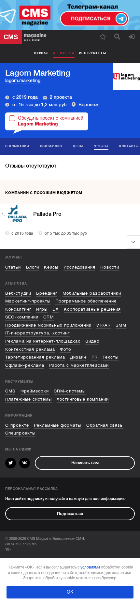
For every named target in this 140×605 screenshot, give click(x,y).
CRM (48, 317)
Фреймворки (35, 391)
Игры (42, 309)
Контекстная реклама (30, 349)
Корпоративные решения (92, 309)
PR (94, 357)
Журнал (41, 53)
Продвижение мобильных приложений (48, 325)
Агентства (63, 53)
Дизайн (78, 357)
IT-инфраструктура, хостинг (37, 333)
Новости (109, 267)
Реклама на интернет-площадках (42, 341)
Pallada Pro (47, 214)
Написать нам (85, 462)
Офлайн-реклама (24, 365)
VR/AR (103, 325)
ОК (70, 592)
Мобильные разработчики (92, 293)
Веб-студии (18, 293)
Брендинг (46, 293)
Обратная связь (104, 425)
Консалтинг (18, 309)
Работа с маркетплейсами (79, 365)
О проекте (17, 425)
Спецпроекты (20, 433)
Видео (92, 341)
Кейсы (51, 267)
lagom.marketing (22, 80)
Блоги (32, 267)
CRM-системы (69, 391)
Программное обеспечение (86, 301)
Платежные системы (28, 399)
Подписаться (70, 513)
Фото (65, 349)
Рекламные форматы (57, 425)
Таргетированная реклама (35, 357)
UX (55, 309)
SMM (121, 325)
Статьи (13, 267)
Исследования (79, 267)
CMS (10, 391)
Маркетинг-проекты (27, 301)
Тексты (111, 357)
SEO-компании (21, 317)
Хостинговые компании (82, 399)
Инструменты (92, 53)
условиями (90, 567)
